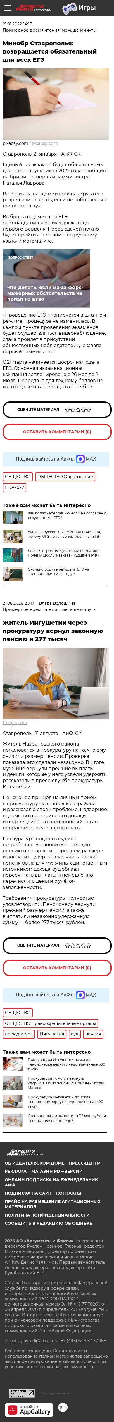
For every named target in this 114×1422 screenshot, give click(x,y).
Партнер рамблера (55, 1393)
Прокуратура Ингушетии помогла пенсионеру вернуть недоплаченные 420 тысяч (65, 1102)
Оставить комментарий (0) (57, 431)
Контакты (68, 1193)
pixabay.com (45, 143)
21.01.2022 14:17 (17, 24)
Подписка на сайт (28, 1193)
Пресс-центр (84, 1163)
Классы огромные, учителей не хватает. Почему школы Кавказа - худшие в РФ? (63, 552)
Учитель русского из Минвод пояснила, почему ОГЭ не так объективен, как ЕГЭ (64, 534)
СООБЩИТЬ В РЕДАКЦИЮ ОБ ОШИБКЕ (48, 1223)
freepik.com (15, 722)
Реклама (16, 1171)
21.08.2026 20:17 (18, 603)
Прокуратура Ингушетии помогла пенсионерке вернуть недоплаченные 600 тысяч (66, 1064)
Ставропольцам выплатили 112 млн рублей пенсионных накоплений (67, 1118)
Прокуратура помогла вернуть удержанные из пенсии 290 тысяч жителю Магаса (66, 1083)
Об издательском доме (34, 1163)
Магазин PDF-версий (57, 1171)
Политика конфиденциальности (47, 1215)
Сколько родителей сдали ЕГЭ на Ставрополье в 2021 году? (58, 571)
